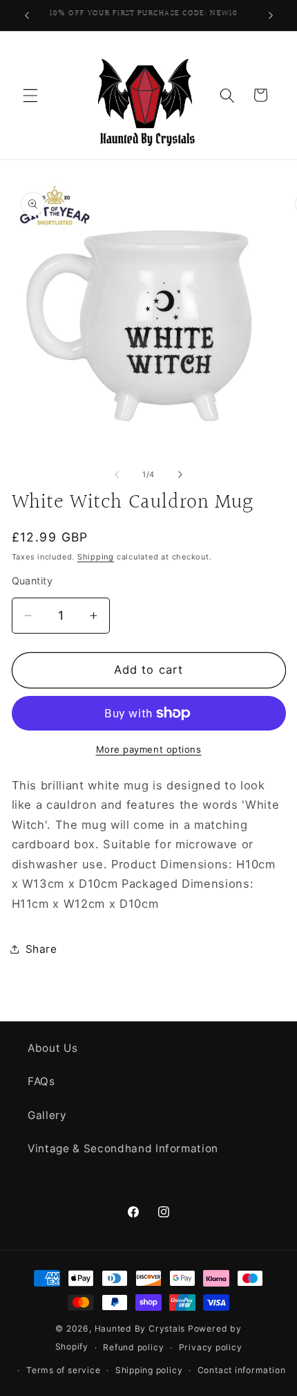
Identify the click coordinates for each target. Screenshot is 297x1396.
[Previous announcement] (27, 15)
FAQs (41, 1081)
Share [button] (41, 949)
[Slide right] (180, 474)
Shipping (95, 557)
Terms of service (63, 1370)
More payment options (149, 749)
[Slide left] (117, 474)
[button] (30, 94)
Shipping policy (149, 1370)
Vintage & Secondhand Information (123, 1148)
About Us (52, 1048)
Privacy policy (210, 1347)
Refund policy (133, 1347)
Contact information (242, 1370)
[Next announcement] (271, 15)
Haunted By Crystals (140, 1328)
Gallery (47, 1115)
